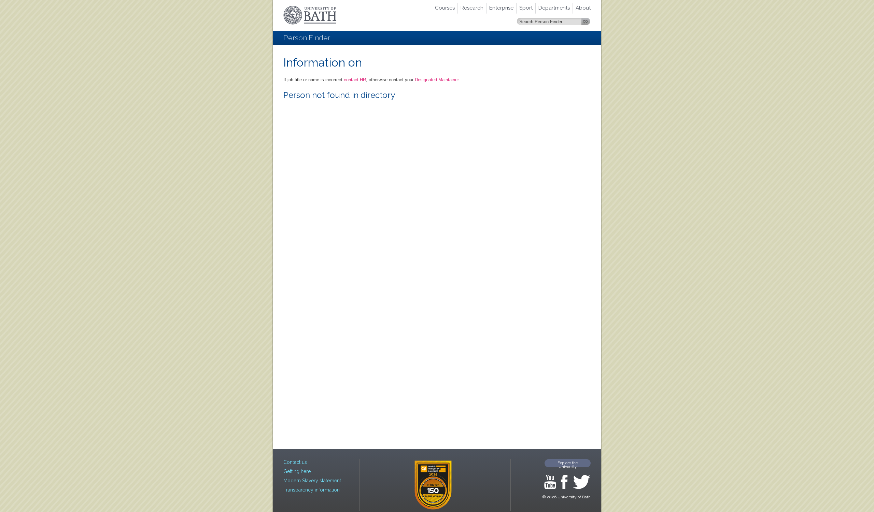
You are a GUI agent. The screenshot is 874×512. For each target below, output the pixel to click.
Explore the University (568, 464)
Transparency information (311, 490)
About (583, 8)
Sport (526, 8)
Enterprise (501, 8)
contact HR (355, 79)
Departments (554, 8)
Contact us (295, 462)
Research (472, 8)
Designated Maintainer (437, 79)
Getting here (297, 471)
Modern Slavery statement (312, 480)
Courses (445, 8)
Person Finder (306, 37)
